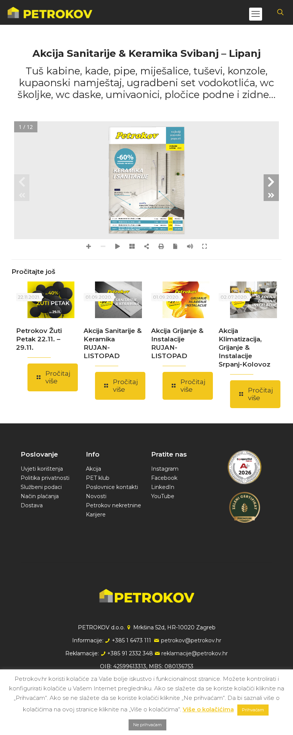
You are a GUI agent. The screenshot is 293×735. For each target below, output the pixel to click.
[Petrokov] (50, 12)
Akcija (93, 468)
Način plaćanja (40, 496)
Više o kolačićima (208, 709)
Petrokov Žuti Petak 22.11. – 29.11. (39, 339)
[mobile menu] (255, 14)
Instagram (165, 468)
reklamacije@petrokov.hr (194, 653)
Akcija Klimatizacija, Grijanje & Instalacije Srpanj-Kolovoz (244, 347)
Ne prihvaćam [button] (147, 724)
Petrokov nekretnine (113, 505)
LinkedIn (162, 487)
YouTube (162, 496)
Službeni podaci (41, 487)
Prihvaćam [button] (253, 709)
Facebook (164, 477)
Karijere (96, 514)
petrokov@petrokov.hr (191, 640)
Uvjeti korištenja (42, 468)
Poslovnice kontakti (112, 487)
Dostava (32, 505)
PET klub (97, 477)
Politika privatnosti (45, 477)
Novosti (96, 496)
